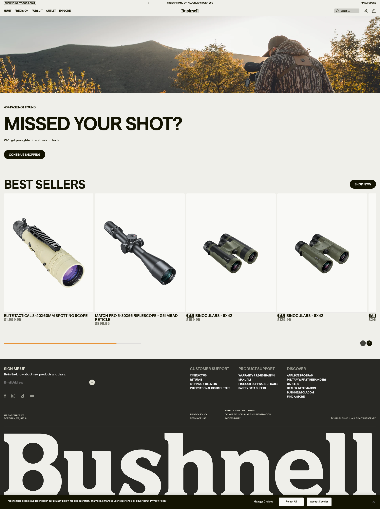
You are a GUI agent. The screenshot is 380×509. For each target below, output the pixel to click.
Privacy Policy (198, 414)
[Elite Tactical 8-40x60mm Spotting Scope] (48, 253)
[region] (190, 502)
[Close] (373, 501)
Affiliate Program (300, 375)
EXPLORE (65, 10)
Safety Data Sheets (252, 388)
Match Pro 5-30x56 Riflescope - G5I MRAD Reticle (136, 317)
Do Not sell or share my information (248, 414)
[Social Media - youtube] (32, 396)
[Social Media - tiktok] (22, 396)
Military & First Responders (307, 379)
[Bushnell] (190, 10)
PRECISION (21, 10)
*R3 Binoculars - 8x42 (300, 315)
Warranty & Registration (256, 375)
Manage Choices (263, 501)
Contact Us (198, 375)
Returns (196, 379)
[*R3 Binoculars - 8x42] (322, 253)
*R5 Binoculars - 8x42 (209, 315)
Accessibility (232, 418)
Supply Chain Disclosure (240, 410)
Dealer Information (301, 388)
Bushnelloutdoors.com (20, 3)
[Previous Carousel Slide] (363, 343)
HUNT (7, 10)
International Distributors (210, 388)
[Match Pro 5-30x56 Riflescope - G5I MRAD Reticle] (139, 253)
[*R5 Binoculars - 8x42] (231, 253)
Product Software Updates (258, 384)
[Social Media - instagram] (13, 396)
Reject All (291, 501)
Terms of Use (198, 418)
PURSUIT (37, 10)
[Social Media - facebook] (5, 396)
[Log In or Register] (366, 11)
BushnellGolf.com (300, 392)
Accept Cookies (319, 501)
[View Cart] (374, 11)
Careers (293, 384)
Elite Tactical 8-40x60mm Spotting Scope (46, 315)
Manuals (244, 379)
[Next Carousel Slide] (369, 343)
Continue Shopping (24, 154)
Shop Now (363, 184)
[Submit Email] (92, 382)
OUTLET (51, 10)
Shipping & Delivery (203, 384)
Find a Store (368, 2)
